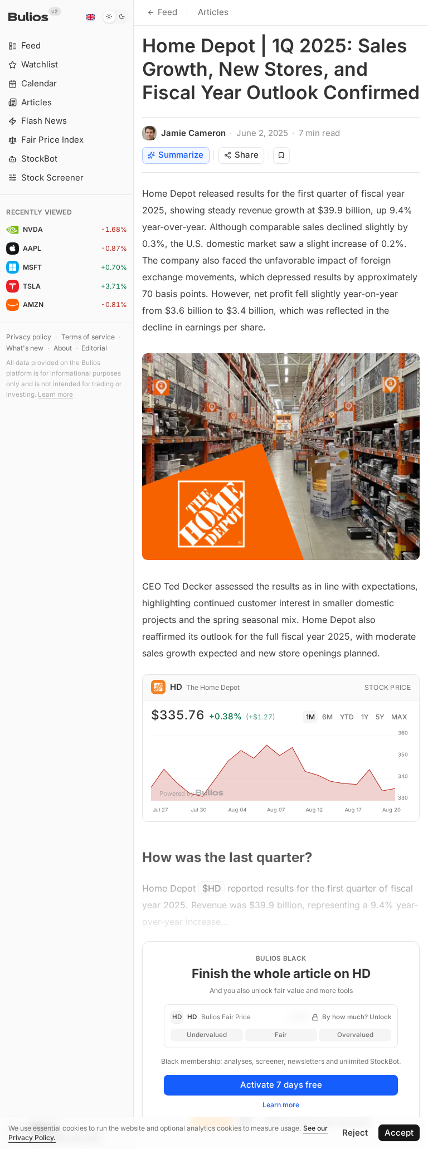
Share (247, 154)
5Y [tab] (380, 717)
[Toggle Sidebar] (133, 574)
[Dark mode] (115, 16)
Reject (355, 1132)
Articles (213, 12)
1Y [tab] (364, 717)
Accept (399, 1132)
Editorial (94, 348)
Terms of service (88, 337)
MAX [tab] (399, 717)
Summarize (180, 154)
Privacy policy (28, 337)
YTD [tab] (347, 717)
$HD (211, 888)
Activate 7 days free (281, 1084)
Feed (167, 12)
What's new (24, 348)
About (63, 348)
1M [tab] (310, 717)
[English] (90, 16)
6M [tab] (327, 717)
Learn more (55, 394)
